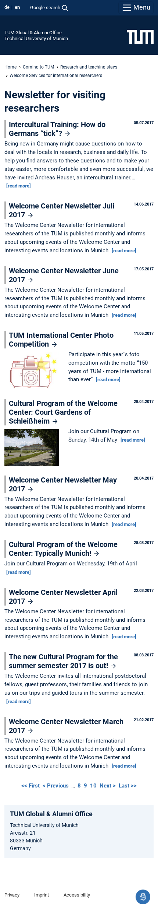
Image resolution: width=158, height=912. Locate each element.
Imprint (41, 895)
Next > (108, 785)
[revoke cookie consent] (143, 897)
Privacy (11, 895)
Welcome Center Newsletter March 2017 (66, 726)
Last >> (128, 785)
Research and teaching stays (88, 67)
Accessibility (77, 895)
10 (93, 785)
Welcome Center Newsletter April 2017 (63, 597)
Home (10, 67)
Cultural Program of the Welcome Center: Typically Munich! (63, 549)
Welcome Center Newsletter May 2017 (63, 484)
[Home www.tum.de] (140, 36)
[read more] (18, 186)
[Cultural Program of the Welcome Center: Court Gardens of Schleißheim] (33, 448)
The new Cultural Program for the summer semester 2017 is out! (63, 661)
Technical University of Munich (36, 38)
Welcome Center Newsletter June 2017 (64, 275)
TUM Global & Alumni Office (33, 32)
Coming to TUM (38, 67)
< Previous (56, 785)
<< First (31, 785)
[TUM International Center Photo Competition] (33, 371)
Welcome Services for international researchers (56, 75)
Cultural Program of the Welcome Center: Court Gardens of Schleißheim (63, 412)
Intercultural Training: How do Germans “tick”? (57, 129)
